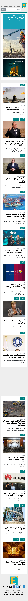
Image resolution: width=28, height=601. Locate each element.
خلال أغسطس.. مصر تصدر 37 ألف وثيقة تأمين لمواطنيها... (14, 252)
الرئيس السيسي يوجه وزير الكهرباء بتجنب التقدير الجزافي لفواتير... (15, 180)
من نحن (23, 592)
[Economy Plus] (24, 6)
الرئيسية (18, 6)
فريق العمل (16, 592)
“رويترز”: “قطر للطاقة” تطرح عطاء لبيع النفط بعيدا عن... (15, 529)
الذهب (16, 539)
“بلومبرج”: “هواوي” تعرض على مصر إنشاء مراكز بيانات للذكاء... (14, 495)
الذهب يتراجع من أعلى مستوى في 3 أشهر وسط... (14, 563)
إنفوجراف (6, 6)
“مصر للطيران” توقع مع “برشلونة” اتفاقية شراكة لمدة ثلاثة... (14, 287)
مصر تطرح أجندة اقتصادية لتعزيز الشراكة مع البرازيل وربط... (14, 356)
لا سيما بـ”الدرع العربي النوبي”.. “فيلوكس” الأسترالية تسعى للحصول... (14, 423)
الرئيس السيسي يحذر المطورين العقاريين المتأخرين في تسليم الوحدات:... (14, 144)
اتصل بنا (6, 594)
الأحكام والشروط (7, 592)
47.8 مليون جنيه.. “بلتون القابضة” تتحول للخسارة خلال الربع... (15, 459)
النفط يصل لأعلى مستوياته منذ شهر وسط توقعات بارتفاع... (14, 109)
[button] (13, 56)
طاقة (16, 298)
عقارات (16, 119)
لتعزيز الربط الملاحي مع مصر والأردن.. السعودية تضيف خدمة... (15, 216)
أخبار (14, 6)
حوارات (10, 6)
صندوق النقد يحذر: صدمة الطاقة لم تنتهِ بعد (14, 322)
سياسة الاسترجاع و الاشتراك (17, 594)
